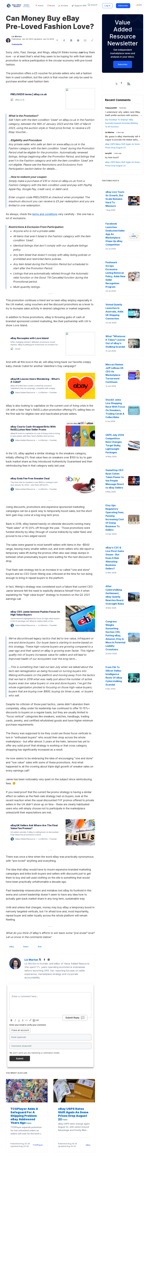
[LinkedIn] (48, 959)
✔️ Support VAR (79, 6)
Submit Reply (72, 1017)
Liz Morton (17, 36)
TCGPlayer (38, 1145)
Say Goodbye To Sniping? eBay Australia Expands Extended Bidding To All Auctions (121, 123)
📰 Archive (63, 6)
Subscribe (123, 6)
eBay (11, 947)
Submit (19, 1058)
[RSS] (129, 84)
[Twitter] (41, 959)
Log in (107, 6)
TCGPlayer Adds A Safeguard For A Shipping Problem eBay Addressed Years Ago (24, 1116)
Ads (40, 947)
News (26, 947)
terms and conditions (44, 214)
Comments (17, 44)
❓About (51, 6)
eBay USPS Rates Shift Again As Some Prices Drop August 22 (73, 1114)
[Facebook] (45, 959)
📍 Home (39, 6)
